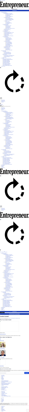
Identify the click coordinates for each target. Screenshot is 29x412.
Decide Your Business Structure (10, 19)
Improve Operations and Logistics (9, 33)
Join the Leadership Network (5, 380)
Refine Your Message (8, 140)
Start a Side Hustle (4, 50)
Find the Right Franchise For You (7, 58)
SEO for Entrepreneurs (9, 45)
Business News (3, 66)
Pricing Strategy (8, 15)
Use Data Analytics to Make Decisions (9, 32)
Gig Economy (4, 57)
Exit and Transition (7, 146)
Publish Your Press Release (5, 381)
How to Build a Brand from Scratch (10, 28)
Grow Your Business (5, 36)
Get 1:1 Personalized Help (6, 163)
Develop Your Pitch (8, 136)
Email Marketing (8, 44)
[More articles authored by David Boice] (3, 364)
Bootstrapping (7, 21)
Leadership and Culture (7, 46)
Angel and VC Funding (9, 121)
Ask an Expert (3, 388)
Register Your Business (9, 20)
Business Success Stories (7, 47)
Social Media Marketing (9, 142)
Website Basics (8, 125)
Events (2, 376)
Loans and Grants (8, 22)
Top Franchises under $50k (6, 60)
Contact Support (3, 394)
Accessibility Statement (4, 393)
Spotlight (3, 379)
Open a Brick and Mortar (8, 29)
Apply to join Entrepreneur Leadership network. (14, 318)
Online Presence (6, 30)
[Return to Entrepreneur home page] (14, 8)
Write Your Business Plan (9, 18)
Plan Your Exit (8, 49)
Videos (2, 309)
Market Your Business (7, 41)
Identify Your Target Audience (9, 14)
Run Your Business (5, 272)
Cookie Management (4, 395)
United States (3, 406)
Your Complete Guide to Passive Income (9, 55)
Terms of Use (3, 391)
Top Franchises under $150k (6, 303)
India (2, 408)
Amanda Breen (2, 348)
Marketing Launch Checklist (9, 144)
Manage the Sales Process (9, 39)
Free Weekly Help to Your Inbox (7, 152)
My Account (3, 107)
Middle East (3, 409)
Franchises (3, 299)
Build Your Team (7, 270)
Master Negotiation (8, 138)
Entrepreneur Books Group (5, 387)
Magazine (3, 378)
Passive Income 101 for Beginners (9, 297)
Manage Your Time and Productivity (9, 35)
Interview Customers (8, 115)
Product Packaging (8, 27)
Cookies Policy (3, 392)
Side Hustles (4, 51)
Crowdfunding (8, 23)
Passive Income (5, 54)
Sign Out (3, 109)
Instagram (3, 400)
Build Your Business (4, 253)
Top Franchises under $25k (6, 301)
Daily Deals (3, 389)
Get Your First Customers (9, 43)
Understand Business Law (8, 274)
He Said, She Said (3, 334)
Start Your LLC (3, 101)
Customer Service (7, 276)
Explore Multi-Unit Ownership (6, 305)
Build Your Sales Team (9, 38)
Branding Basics (6, 123)
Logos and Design (8, 26)
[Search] (0, 176)
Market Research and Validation (8, 13)
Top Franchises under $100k (6, 61)
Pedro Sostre (2, 340)
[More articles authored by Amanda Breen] (3, 347)
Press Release (3, 167)
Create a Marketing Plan (9, 42)
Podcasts (3, 166)
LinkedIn (3, 399)
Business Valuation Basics (9, 148)
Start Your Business (5, 111)
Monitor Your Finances (7, 31)
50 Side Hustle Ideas (7, 150)
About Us (3, 385)
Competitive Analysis (8, 113)
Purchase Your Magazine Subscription (6, 383)
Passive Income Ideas (7, 56)
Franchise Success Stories (6, 62)
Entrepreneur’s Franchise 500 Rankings (7, 59)
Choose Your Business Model (9, 117)
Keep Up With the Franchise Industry (7, 65)
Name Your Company (8, 25)
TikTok (2, 401)
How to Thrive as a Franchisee (6, 63)
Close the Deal (8, 40)
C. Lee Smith (2, 357)
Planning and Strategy (7, 17)
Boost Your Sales (7, 278)
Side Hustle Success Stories (8, 53)
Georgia (2, 407)
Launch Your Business (5, 24)
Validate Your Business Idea (9, 16)
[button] (14, 211)
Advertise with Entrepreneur (5, 384)
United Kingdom (4, 410)
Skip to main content (2, 0)
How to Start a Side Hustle (8, 52)
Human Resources (7, 34)
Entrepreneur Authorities (4, 386)
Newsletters (3, 165)
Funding (6, 119)
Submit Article (3, 100)
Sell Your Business (8, 48)
